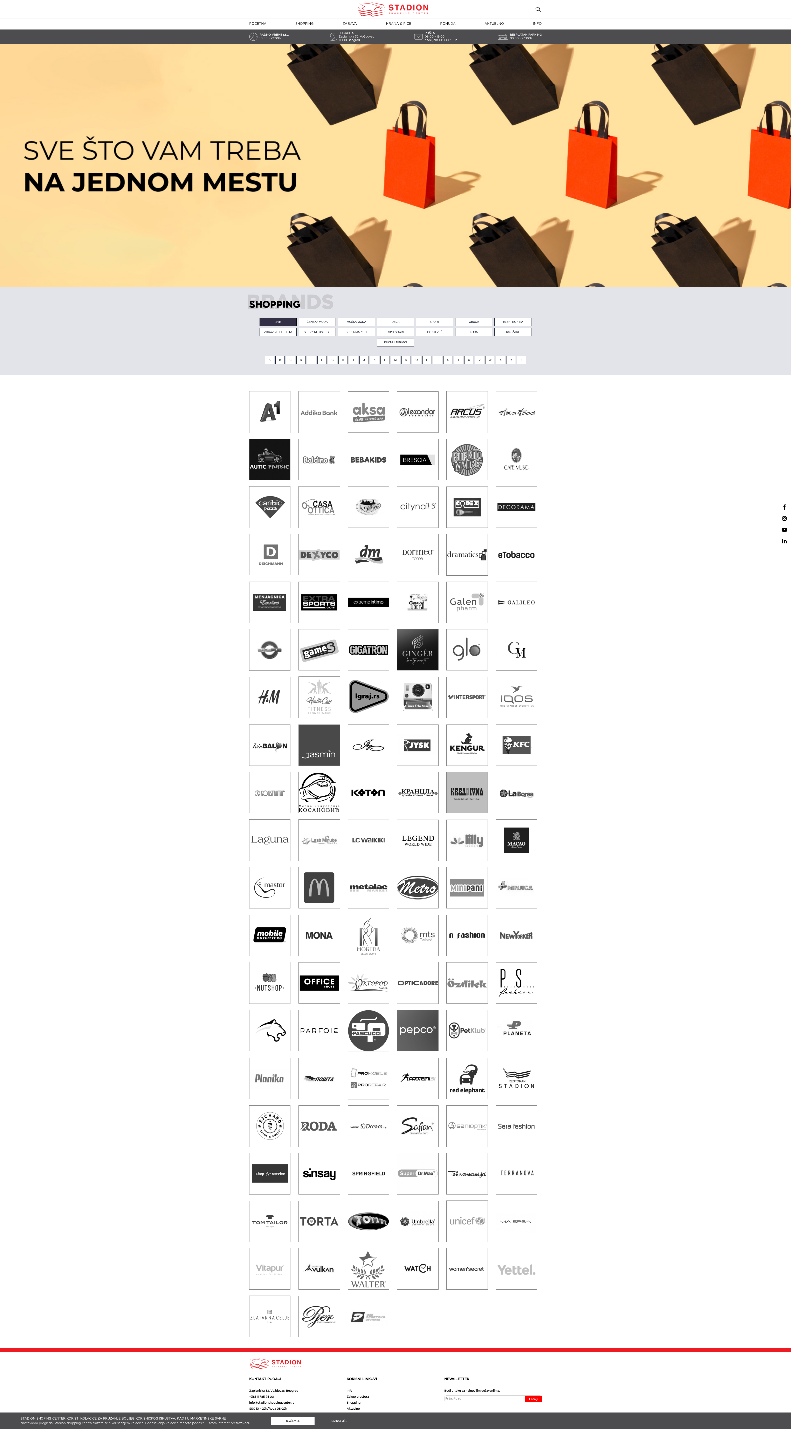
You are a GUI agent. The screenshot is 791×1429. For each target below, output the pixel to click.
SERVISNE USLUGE (317, 332)
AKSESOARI (395, 332)
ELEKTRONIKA (513, 321)
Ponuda (448, 23)
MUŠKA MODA (356, 321)
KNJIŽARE (513, 332)
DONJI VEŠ (434, 332)
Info (537, 23)
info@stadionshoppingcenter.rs (271, 1402)
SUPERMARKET (356, 332)
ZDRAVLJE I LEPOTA (278, 332)
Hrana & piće (398, 23)
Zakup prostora (358, 1396)
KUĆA (474, 332)
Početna (258, 23)
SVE (278, 321)
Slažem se (293, 1420)
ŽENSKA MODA (317, 321)
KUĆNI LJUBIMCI (395, 342)
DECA (395, 321)
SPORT (435, 321)
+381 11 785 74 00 (261, 1396)
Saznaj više (339, 1420)
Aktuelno (494, 23)
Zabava (350, 23)
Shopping (304, 23)
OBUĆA (474, 321)
